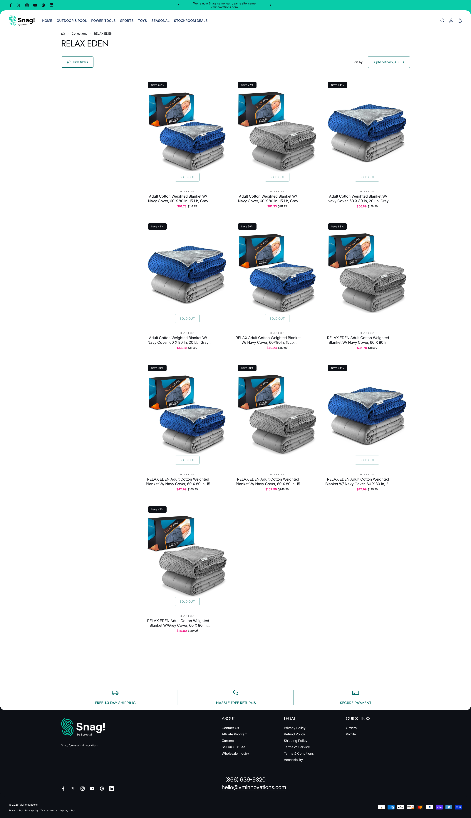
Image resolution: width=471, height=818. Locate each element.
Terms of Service (297, 747)
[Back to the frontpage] (63, 33)
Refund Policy (294, 734)
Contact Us (230, 728)
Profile (351, 734)
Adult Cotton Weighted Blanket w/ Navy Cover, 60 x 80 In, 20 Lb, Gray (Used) (178, 340)
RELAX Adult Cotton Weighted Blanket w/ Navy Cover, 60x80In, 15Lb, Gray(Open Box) (268, 340)
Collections (79, 33)
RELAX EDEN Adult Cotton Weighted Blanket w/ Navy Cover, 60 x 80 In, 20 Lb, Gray (358, 481)
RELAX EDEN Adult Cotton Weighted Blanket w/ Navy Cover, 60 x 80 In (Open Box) (358, 340)
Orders (351, 728)
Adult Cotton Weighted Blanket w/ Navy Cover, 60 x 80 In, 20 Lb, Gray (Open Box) (358, 198)
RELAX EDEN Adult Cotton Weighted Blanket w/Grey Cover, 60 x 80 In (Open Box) (178, 623)
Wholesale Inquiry (235, 753)
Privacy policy (31, 810)
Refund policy (16, 810)
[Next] (270, 5)
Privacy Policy (295, 728)
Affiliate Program (234, 734)
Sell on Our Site (233, 747)
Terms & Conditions (299, 753)
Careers (228, 741)
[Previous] (179, 5)
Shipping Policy (295, 741)
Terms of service (49, 810)
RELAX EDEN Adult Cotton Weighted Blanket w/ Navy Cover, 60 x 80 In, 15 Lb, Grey (268, 481)
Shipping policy (67, 810)
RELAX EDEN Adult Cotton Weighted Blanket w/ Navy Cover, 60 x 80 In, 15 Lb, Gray (178, 481)
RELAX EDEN (187, 191)
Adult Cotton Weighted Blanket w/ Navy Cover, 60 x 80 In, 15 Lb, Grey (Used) (268, 198)
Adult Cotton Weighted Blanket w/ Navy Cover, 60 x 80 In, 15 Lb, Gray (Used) (178, 198)
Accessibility (293, 760)
